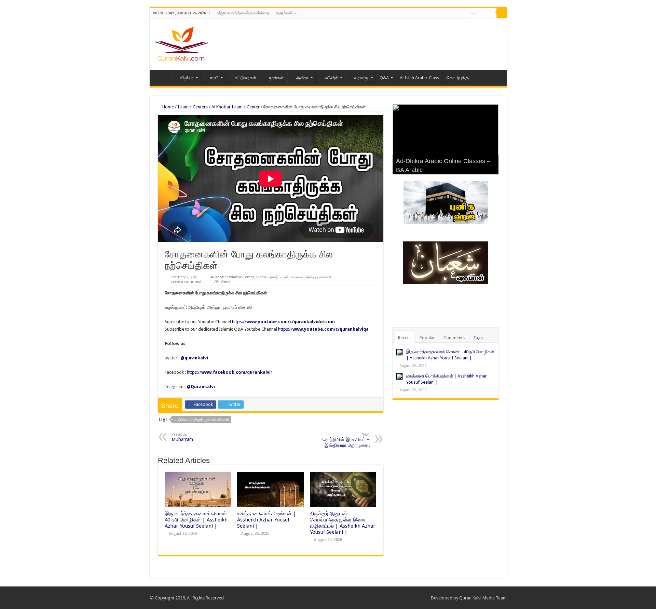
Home (162, 77)
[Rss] (441, 13)
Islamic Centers (193, 106)
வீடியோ (187, 77)
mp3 (214, 77)
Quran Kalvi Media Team (483, 597)
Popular (427, 337)
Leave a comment (186, 281)
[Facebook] (447, 13)
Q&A (384, 77)
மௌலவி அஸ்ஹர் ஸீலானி (311, 277)
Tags (478, 337)
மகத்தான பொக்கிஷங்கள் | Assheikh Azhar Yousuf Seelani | (266, 520)
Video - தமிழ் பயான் (272, 277)
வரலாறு (361, 77)
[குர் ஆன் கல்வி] (181, 43)
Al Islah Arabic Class (419, 77)
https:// (283, 321)
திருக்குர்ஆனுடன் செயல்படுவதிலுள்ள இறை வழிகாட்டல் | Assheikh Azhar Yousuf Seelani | (342, 523)
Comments (454, 337)
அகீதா (302, 77)
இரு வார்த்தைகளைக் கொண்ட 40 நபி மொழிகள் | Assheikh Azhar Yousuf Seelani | (197, 520)
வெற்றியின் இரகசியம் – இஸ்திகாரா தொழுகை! (346, 440)
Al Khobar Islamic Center (235, 106)
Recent (404, 337)
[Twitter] (454, 13)
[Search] (501, 13)
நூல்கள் (276, 77)
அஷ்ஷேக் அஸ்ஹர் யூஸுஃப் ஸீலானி (201, 420)
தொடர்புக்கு (458, 77)
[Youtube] (460, 13)
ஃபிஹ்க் (331, 77)
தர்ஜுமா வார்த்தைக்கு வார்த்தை (243, 13)
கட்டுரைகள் (245, 77)
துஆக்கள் (284, 13)
